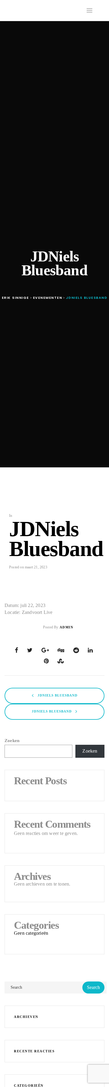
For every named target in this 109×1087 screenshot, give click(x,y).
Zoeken (12, 740)
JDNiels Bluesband (57, 695)
